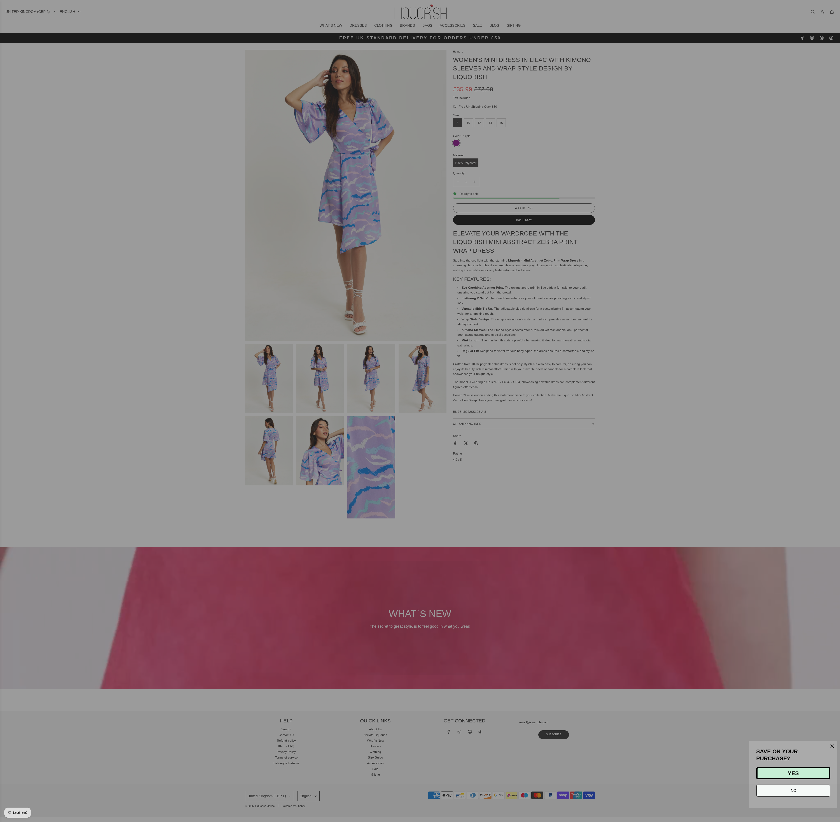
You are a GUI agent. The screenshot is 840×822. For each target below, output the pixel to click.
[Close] (832, 746)
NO (793, 790)
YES (793, 773)
